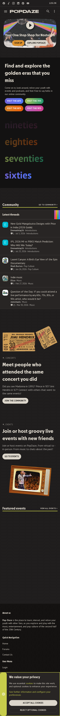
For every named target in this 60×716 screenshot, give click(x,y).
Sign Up (18, 43)
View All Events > (49, 508)
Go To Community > (48, 205)
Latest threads (10, 214)
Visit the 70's (34, 101)
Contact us (7, 654)
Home (5, 643)
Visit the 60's (14, 101)
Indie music (16, 277)
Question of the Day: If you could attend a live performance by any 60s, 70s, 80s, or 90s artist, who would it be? (34, 295)
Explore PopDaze (36, 43)
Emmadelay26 (17, 230)
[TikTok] (8, 3)
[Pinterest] (23, 3)
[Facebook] (3, 3)
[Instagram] (13, 3)
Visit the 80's (14, 108)
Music (19, 280)
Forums (5, 649)
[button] (5, 11)
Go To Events (12, 456)
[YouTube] (27, 3)
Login (5, 667)
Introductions (31, 230)
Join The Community (15, 400)
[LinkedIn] (18, 3)
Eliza (13, 280)
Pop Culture (29, 266)
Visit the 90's (34, 108)
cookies (29, 683)
